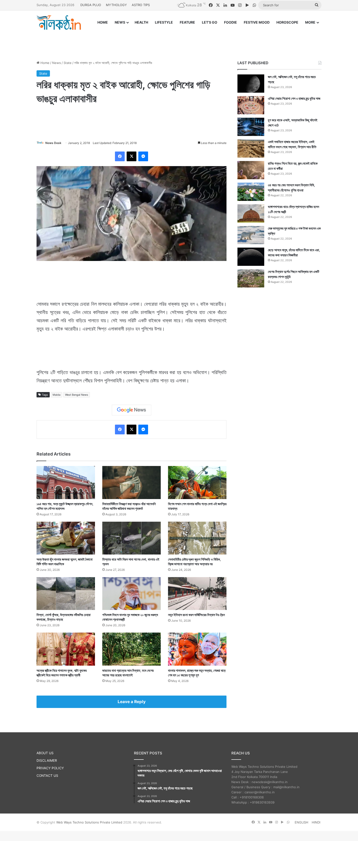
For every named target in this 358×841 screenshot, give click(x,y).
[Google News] (131, 410)
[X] (131, 156)
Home (44, 63)
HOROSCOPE (287, 22)
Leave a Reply (132, 701)
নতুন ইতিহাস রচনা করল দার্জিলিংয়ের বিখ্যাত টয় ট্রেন (196, 615)
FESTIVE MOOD (257, 22)
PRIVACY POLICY (50, 768)
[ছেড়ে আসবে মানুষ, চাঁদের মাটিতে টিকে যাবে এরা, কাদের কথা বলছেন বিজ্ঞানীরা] (250, 257)
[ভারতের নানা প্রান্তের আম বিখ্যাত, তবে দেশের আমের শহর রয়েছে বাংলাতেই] (131, 649)
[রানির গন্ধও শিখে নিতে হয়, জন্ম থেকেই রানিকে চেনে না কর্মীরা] (250, 170)
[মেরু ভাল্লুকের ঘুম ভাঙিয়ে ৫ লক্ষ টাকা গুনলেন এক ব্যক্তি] (250, 235)
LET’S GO (209, 22)
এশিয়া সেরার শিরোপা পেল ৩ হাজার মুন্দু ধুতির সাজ (294, 98)
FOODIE (230, 22)
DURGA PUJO (90, 5)
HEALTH (141, 22)
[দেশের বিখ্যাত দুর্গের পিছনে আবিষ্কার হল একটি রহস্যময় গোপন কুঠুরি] (250, 278)
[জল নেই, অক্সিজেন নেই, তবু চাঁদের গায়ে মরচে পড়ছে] (250, 83)
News (56, 63)
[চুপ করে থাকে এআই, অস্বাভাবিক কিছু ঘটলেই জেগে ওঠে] (250, 127)
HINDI (316, 822)
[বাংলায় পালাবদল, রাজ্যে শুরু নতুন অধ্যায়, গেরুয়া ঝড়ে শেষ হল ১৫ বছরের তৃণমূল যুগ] (197, 649)
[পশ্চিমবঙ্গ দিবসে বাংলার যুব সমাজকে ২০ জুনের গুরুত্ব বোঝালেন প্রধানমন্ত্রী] (131, 593)
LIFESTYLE (164, 22)
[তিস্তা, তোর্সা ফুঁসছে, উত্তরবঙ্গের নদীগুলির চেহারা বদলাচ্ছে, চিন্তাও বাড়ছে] (66, 593)
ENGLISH (301, 822)
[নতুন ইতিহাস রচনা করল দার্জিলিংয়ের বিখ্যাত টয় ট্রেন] (197, 593)
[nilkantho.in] (59, 22)
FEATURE (187, 22)
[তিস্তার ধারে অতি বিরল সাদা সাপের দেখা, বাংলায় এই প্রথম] (131, 538)
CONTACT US (47, 776)
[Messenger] (143, 156)
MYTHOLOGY (116, 5)
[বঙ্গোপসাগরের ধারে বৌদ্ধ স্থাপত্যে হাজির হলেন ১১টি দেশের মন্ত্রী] (250, 213)
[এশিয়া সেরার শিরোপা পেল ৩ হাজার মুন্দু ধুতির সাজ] (250, 105)
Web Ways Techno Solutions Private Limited (89, 822)
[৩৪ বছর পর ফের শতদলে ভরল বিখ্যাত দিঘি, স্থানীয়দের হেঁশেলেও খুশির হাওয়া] (250, 192)
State (68, 63)
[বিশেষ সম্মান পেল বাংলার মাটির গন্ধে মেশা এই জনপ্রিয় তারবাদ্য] (197, 482)
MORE (310, 22)
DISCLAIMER (47, 760)
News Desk (53, 143)
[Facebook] (120, 156)
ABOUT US (45, 753)
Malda (56, 394)
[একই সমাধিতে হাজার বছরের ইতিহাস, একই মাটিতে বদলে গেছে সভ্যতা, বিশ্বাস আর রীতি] (250, 148)
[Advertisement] (179, 41)
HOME (102, 22)
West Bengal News (76, 394)
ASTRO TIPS (141, 5)
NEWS (120, 22)
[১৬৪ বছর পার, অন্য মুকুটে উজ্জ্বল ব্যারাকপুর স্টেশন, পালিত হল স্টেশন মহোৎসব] (66, 482)
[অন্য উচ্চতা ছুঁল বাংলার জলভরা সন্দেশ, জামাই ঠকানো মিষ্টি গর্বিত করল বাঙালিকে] (66, 538)
